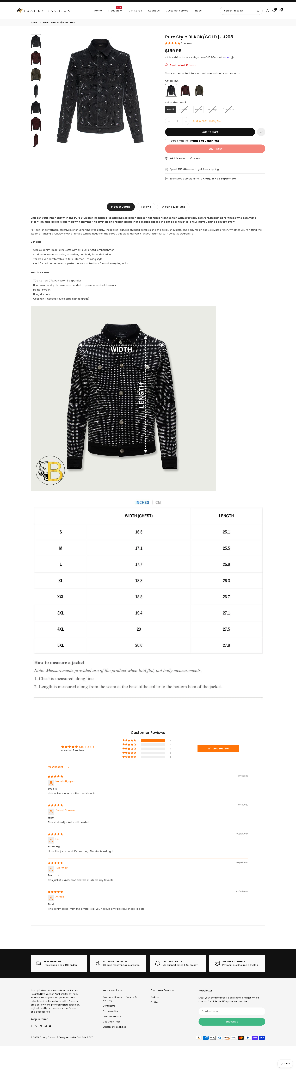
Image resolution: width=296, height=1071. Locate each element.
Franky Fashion (39, 990)
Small (170, 109)
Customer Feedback (114, 1026)
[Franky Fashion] (44, 10)
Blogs (198, 10)
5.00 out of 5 (87, 747)
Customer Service (177, 10)
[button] (149, 91)
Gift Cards (135, 10)
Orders (155, 997)
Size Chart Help (111, 1021)
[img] (55, 776)
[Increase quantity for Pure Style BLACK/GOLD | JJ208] (185, 121)
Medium (184, 109)
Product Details (120, 206)
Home (98, 10)
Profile (154, 1002)
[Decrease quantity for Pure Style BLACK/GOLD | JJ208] (168, 121)
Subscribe (232, 1021)
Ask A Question (177, 158)
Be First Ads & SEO (83, 1037)
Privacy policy (110, 1011)
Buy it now (215, 149)
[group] (100, 91)
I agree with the (194, 140)
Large (198, 109)
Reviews (146, 206)
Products (114, 9)
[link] (59, 963)
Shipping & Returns (173, 206)
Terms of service (112, 1016)
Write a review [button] (218, 748)
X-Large (212, 109)
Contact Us (109, 1005)
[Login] (267, 10)
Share (196, 158)
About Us (154, 10)
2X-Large (228, 109)
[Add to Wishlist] (261, 132)
